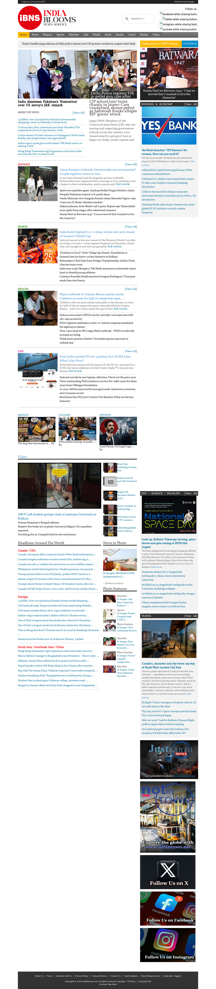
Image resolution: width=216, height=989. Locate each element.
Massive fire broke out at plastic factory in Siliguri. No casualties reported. (55, 528)
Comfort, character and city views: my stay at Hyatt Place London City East (168, 666)
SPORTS (22, 227)
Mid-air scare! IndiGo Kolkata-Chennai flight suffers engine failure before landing (168, 722)
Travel (131, 35)
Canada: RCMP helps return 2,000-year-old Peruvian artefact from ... (58, 589)
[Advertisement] (169, 353)
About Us (39, 976)
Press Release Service (150, 976)
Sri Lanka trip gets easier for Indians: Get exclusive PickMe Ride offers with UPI (165, 731)
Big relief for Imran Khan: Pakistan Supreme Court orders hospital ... (57, 671)
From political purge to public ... (77, 442)
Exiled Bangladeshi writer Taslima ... (126, 529)
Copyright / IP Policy (126, 981)
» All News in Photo (113, 583)
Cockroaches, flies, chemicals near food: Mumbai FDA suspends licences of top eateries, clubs (49, 129)
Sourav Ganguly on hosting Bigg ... (126, 508)
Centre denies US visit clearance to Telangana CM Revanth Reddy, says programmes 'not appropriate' (51, 137)
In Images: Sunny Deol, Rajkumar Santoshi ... (126, 673)
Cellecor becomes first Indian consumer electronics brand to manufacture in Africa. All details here (169, 196)
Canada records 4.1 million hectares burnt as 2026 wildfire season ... (57, 564)
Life (85, 35)
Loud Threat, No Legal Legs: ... (116, 446)
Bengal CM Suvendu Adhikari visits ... (126, 495)
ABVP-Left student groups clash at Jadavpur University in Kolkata (57, 516)
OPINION (105, 415)
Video (156, 35)
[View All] (79, 113)
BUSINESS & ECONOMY (157, 104)
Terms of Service (99, 976)
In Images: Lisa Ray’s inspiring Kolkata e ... (125, 602)
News (35, 35)
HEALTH (23, 289)
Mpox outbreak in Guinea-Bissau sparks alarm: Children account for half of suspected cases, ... (92, 296)
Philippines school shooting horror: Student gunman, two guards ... (57, 569)
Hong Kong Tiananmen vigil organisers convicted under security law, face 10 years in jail (50, 152)
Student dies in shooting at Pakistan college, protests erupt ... (53, 680)
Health (120, 35)
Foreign (23, 597)
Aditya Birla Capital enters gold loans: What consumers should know (167, 172)
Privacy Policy (81, 976)
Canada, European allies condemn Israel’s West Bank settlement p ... (57, 554)
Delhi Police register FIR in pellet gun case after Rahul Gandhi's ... (112, 97)
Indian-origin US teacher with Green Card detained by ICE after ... (55, 579)
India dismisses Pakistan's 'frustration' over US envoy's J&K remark (47, 103)
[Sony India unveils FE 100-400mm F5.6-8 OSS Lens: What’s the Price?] (38, 370)
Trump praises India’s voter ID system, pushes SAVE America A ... (55, 574)
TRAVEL (146, 616)
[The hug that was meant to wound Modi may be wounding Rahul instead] (37, 429)
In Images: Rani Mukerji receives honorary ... (125, 645)
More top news (28, 112)
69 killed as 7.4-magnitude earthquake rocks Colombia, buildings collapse (167, 587)
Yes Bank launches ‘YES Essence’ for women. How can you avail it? (164, 152)
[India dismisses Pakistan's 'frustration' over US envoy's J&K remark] (53, 74)
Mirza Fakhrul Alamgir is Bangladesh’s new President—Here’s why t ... (58, 656)
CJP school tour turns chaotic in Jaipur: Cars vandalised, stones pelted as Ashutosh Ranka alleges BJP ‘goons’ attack (113, 108)
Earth (108, 35)
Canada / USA (27, 551)
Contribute (190, 43)
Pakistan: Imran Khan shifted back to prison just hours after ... (53, 661)
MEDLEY (23, 415)
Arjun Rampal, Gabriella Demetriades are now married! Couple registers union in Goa (98, 172)
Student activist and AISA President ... (127, 481)
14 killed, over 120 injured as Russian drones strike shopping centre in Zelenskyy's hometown (47, 121)
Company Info (144, 981)
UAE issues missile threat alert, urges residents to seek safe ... (52, 610)
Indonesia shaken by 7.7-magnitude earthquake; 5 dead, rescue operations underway (163, 576)
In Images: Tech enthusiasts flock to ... (127, 631)
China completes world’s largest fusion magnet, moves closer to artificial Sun (164, 604)
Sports (60, 35)
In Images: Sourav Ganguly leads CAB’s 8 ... (126, 617)
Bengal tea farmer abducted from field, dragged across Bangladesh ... (57, 685)
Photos (144, 35)
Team (49, 976)
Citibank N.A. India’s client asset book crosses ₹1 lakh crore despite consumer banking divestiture (168, 183)
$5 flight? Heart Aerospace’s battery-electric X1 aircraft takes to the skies (169, 704)
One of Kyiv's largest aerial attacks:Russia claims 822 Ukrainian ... (55, 620)
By (52, 443)
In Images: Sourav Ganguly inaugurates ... (126, 659)
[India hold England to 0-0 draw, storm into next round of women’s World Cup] (38, 246)
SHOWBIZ (24, 164)
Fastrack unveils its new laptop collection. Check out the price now (98, 377)
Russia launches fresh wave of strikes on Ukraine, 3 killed (50, 639)
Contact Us (116, 976)
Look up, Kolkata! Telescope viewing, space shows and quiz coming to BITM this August (169, 543)
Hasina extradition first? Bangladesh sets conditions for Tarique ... (56, 675)
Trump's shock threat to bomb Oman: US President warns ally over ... (57, 584)
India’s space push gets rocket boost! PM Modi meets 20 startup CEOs (50, 145)
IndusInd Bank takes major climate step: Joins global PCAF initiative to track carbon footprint (168, 208)
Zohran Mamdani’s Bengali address (38, 523)
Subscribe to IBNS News (160, 43)
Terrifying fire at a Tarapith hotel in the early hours (47, 534)
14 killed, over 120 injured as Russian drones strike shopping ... (54, 601)
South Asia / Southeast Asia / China (41, 647)
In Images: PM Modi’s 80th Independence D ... (118, 575)
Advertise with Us (64, 976)
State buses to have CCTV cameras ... (126, 518)
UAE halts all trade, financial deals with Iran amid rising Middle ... (55, 606)
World (96, 35)
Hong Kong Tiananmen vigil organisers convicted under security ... (56, 651)
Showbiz (74, 35)
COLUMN (64, 415)
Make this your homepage (184, 2)
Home (23, 35)
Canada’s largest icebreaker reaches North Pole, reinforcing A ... (54, 559)
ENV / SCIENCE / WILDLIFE (160, 493)
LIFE (21, 351)
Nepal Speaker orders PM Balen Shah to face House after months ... (56, 666)
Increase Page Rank (108, 984)
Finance (47, 35)
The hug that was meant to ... (34, 443)
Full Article (123, 184)
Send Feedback (130, 976)
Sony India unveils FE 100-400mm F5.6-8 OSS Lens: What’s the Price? (95, 358)
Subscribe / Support (172, 976)
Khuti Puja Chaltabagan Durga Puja (126, 467)
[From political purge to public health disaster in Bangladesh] (77, 428)
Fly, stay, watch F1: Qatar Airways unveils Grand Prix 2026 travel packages (169, 713)
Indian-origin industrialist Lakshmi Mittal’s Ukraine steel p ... (53, 615)
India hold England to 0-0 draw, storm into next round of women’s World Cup (97, 234)
